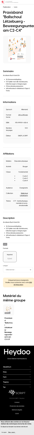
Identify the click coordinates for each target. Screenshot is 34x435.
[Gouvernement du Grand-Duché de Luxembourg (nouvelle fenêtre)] (17, 2)
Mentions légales (17, 410)
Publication (7, 7)
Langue (5, 265)
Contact (17, 402)
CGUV (17, 413)
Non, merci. (11, 432)
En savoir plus (5, 429)
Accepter (4, 432)
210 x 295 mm (23, 115)
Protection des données (17, 406)
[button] (17, 49)
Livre (15, 7)
